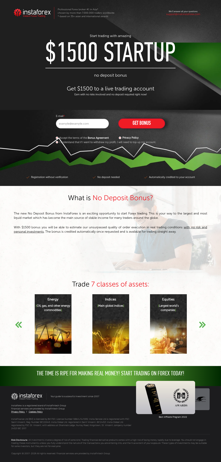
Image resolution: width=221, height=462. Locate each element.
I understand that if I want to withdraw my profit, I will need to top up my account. (107, 142)
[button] (18, 325)
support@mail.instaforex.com (183, 14)
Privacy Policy (130, 137)
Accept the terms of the (84, 137)
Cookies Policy (36, 411)
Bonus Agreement (98, 137)
